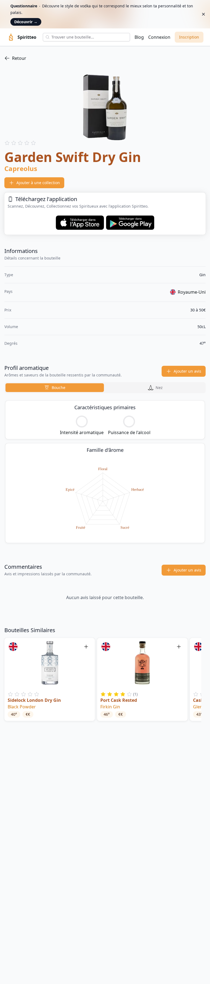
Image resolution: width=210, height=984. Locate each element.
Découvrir (25, 21)
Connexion (159, 37)
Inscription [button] (189, 37)
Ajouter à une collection (38, 182)
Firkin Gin (110, 707)
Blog (139, 37)
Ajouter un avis (187, 371)
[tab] (54, 387)
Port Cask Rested (118, 700)
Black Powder (22, 707)
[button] (49, 679)
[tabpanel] (105, 471)
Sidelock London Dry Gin (34, 700)
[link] (105, 58)
